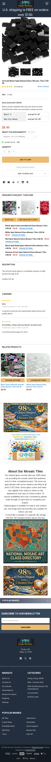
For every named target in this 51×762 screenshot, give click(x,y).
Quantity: (6, 147)
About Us (6, 678)
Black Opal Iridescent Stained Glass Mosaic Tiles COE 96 (12, 386)
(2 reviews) (18, 87)
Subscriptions (7, 690)
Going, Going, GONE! (35, 678)
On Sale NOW (32, 693)
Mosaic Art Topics (9, 694)
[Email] (9, 182)
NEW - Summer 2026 (35, 682)
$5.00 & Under (32, 697)
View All (29, 734)
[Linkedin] (23, 182)
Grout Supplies (32, 726)
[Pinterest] (27, 182)
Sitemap (5, 702)
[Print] (13, 182)
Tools (4, 734)
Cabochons (30, 718)
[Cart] (47, 3)
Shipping (5, 698)
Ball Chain (6, 730)
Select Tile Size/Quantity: (18, 132)
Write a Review (43, 86)
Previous (2, 373)
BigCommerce (37, 747)
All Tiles (5, 718)
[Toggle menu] (3, 3)
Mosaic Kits (31, 730)
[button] (25, 446)
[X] (18, 182)
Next (48, 373)
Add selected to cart (28, 220)
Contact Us (6, 682)
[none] (25, 40)
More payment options (25, 167)
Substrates (30, 722)
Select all (9, 220)
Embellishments (8, 726)
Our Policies (6, 686)
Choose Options (26, 228)
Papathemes (30, 750)
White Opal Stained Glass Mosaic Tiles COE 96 (24, 232)
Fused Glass (7, 722)
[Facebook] (4, 182)
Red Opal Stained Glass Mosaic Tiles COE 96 (24, 239)
